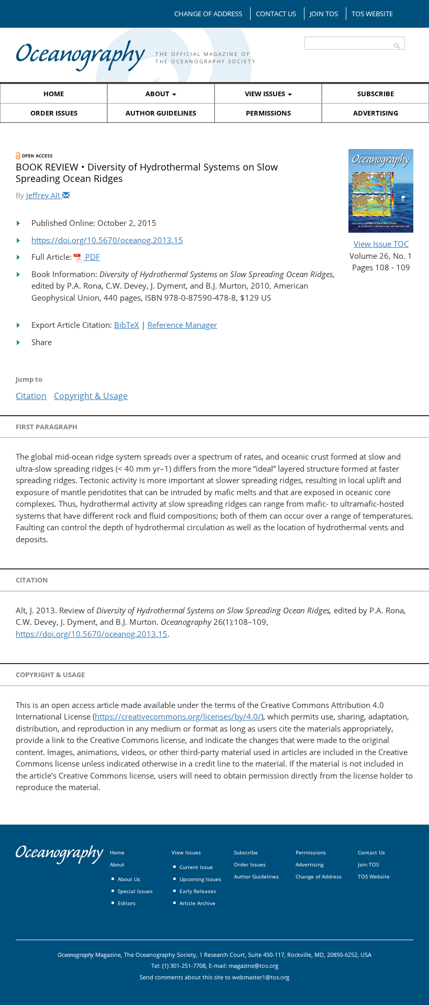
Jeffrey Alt (44, 195)
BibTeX (126, 324)
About (158, 93)
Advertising (375, 113)
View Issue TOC (381, 243)
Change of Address (208, 13)
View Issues (266, 93)
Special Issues (135, 891)
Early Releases (197, 891)
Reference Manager (182, 324)
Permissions (268, 113)
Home (53, 93)
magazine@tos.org (253, 965)
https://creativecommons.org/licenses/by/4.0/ (178, 716)
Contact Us (276, 13)
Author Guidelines (161, 113)
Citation (31, 396)
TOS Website (372, 13)
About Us (129, 879)
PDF (91, 257)
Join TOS (324, 13)
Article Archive (197, 903)
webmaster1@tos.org (260, 977)
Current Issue (196, 867)
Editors (127, 903)
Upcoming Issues (200, 879)
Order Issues (53, 113)
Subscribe (375, 93)
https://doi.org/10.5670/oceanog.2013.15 (107, 240)
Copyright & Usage (91, 396)
